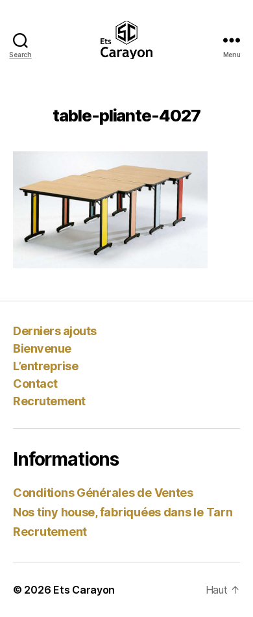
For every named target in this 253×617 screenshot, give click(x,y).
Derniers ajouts (55, 331)
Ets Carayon (84, 589)
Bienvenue (42, 348)
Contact (35, 383)
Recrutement (49, 401)
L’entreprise (45, 366)
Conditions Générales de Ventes (103, 492)
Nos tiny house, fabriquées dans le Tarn (122, 512)
